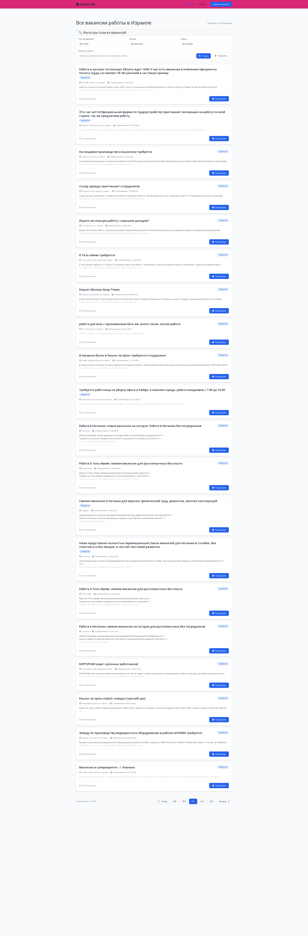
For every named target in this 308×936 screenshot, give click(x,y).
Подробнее (220, 98)
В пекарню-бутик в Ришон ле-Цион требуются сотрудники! (122, 355)
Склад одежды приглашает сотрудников (109, 186)
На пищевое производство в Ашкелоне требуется (115, 152)
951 (193, 801)
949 (174, 801)
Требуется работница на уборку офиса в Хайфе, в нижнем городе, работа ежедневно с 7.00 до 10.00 (152, 390)
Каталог (203, 4)
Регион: (132, 39)
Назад (164, 801)
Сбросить (222, 55)
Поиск (205, 56)
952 (202, 801)
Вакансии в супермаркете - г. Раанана (107, 767)
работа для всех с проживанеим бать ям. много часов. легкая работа (129, 324)
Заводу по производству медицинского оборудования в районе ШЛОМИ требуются (140, 733)
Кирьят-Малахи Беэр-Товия (99, 289)
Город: (184, 39)
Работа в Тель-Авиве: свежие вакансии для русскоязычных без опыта (130, 463)
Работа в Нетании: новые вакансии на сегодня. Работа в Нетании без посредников (140, 426)
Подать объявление (221, 4)
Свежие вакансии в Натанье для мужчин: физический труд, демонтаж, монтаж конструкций (148, 501)
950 (184, 801)
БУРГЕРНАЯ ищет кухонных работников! (108, 664)
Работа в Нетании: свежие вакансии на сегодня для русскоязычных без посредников (142, 626)
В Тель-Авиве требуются (97, 255)
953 (211, 801)
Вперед (222, 801)
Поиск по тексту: (86, 51)
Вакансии (188, 4)
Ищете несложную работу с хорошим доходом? (114, 220)
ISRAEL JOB (87, 4)
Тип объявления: (86, 39)
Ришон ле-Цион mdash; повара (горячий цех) (112, 698)
